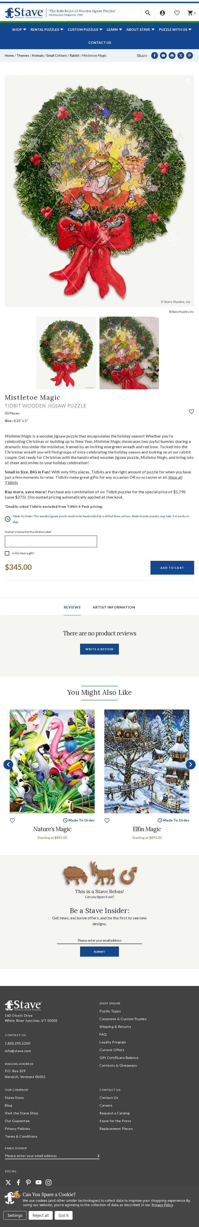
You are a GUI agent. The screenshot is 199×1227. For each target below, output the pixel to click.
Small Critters (56, 55)
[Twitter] (8, 1182)
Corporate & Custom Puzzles (123, 1019)
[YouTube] (38, 1182)
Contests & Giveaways (118, 1065)
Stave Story (14, 1097)
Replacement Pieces (116, 1128)
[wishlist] (191, 411)
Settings (15, 1215)
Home (9, 55)
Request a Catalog (115, 1113)
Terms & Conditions (21, 1136)
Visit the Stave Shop (21, 1113)
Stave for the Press (115, 1121)
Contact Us (99, 42)
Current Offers (112, 1050)
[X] (180, 55)
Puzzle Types (110, 1011)
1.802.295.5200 (17, 1043)
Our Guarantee (17, 1121)
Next (191, 764)
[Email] (163, 55)
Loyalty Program (113, 1042)
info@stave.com (18, 1051)
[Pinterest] (189, 55)
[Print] (172, 55)
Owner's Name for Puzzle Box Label (28, 532)
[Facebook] (154, 55)
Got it (63, 1215)
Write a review (99, 649)
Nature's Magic (52, 829)
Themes (23, 55)
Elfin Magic (147, 829)
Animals (38, 55)
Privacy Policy (162, 1205)
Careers (106, 1105)
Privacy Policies (17, 1128)
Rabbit (75, 55)
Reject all (41, 1215)
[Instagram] (48, 1182)
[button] (148, 13)
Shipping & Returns (115, 1026)
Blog (8, 1105)
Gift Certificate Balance (119, 1057)
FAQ (103, 1034)
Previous (8, 764)
